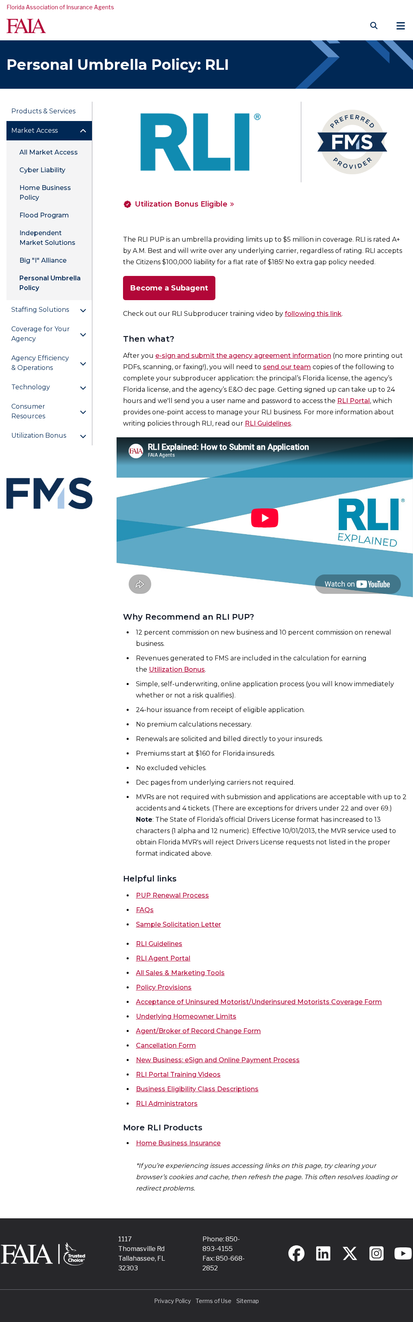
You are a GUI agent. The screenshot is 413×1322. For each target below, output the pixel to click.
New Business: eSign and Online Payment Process (218, 1060)
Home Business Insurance (178, 1143)
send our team (287, 367)
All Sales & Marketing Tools (180, 973)
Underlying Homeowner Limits (186, 1016)
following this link (313, 313)
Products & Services (43, 111)
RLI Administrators (167, 1103)
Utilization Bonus (177, 669)
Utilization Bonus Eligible (181, 204)
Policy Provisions (164, 987)
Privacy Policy (172, 1300)
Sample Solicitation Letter (178, 924)
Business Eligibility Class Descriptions (197, 1089)
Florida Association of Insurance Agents (60, 7)
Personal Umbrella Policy (50, 283)
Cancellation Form (166, 1045)
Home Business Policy (45, 192)
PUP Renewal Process (172, 895)
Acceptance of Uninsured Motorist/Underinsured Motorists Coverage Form (259, 1002)
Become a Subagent (169, 288)
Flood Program (44, 215)
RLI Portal (353, 401)
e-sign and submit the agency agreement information (243, 355)
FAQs (145, 910)
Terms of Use (214, 1300)
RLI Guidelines (268, 423)
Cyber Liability (42, 170)
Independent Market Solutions (47, 237)
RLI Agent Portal (163, 958)
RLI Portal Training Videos (178, 1074)
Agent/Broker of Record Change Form (198, 1031)
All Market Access (48, 152)
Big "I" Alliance (43, 260)
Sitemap (247, 1300)
